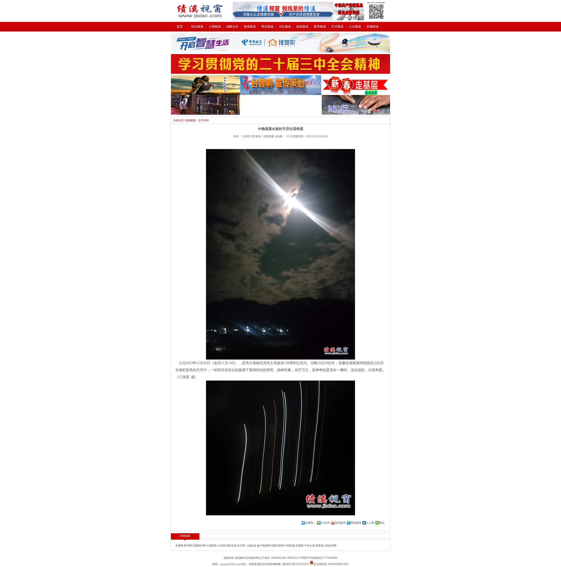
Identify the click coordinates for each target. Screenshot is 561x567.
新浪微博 (340, 522)
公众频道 (355, 26)
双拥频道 (372, 26)
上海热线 (251, 545)
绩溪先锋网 (277, 545)
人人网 (370, 522)
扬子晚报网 (264, 545)
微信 (381, 522)
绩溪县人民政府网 (325, 545)
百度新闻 (211, 545)
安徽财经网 (199, 545)
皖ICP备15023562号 (297, 564)
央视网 (179, 545)
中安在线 (309, 545)
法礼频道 (285, 26)
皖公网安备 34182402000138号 (331, 564)
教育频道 (320, 26)
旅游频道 (302, 26)
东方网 (241, 545)
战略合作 (232, 26)
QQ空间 (325, 522)
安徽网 (300, 545)
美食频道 (250, 26)
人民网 (221, 545)
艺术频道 (337, 26)
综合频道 (197, 26)
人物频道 (215, 26)
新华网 (188, 545)
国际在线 (231, 545)
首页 (180, 26)
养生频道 (267, 26)
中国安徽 (290, 545)
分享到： (310, 522)
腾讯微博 (356, 522)
